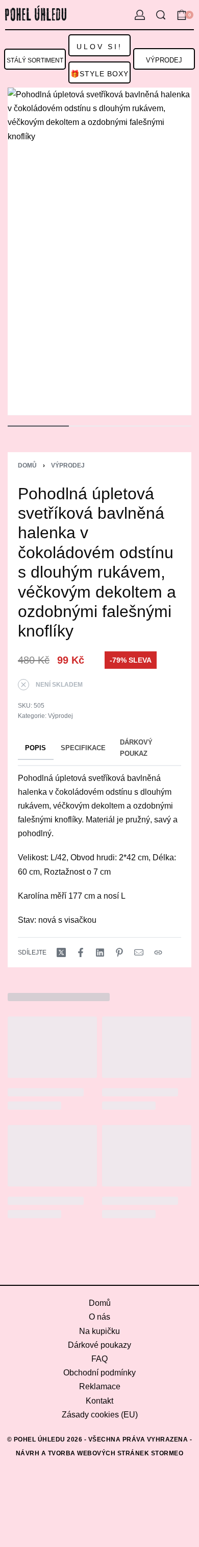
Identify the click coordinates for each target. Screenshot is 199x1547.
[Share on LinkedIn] (100, 952)
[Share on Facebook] (80, 952)
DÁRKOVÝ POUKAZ (136, 747)
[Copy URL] (158, 952)
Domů (27, 465)
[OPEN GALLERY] (99, 251)
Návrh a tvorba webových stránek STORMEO (100, 1453)
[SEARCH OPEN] (161, 15)
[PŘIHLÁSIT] (139, 14)
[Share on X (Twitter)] (61, 952)
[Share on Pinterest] (119, 952)
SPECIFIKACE (83, 748)
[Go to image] (38, 426)
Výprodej (68, 465)
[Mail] (138, 952)
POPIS (35, 748)
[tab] (36, 748)
